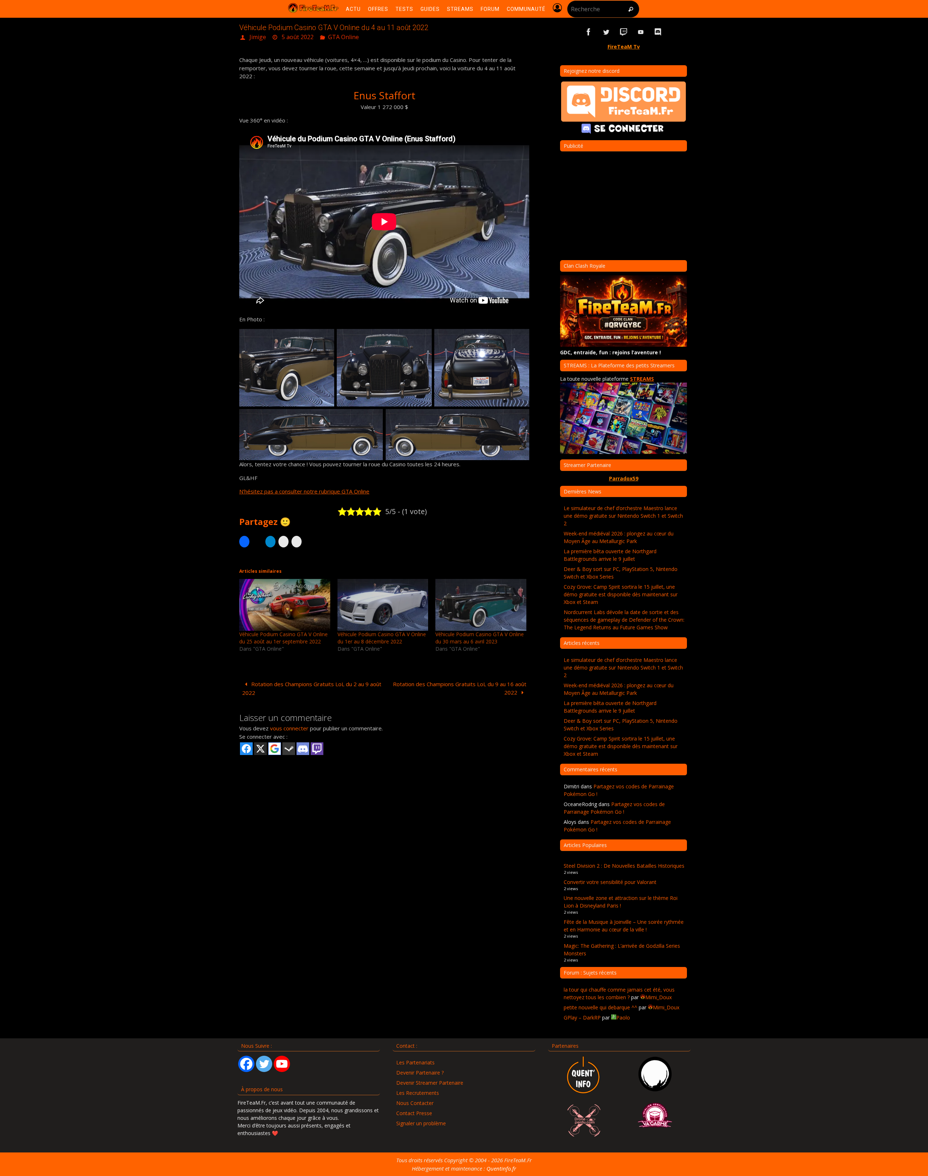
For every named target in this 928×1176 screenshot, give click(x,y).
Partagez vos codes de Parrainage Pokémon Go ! (614, 808)
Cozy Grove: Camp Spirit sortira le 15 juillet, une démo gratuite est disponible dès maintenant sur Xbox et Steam (621, 594)
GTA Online (343, 37)
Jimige (257, 37)
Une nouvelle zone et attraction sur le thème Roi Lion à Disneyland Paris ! (621, 901)
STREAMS (642, 378)
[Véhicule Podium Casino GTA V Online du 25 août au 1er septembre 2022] (284, 605)
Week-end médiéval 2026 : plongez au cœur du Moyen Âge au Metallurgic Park (619, 537)
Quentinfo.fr (501, 1168)
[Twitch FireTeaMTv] (623, 32)
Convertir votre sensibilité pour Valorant (610, 882)
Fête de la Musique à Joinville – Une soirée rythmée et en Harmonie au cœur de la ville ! (624, 925)
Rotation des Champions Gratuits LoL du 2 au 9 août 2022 (311, 688)
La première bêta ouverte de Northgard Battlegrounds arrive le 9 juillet (610, 555)
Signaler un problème (421, 1123)
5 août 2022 (298, 37)
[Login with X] (260, 748)
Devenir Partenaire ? (420, 1072)
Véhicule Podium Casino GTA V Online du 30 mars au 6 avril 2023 (479, 638)
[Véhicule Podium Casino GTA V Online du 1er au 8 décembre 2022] (382, 605)
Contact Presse (414, 1113)
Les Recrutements (417, 1092)
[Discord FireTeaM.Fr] (658, 32)
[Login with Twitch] (317, 748)
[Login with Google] (274, 748)
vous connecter (289, 728)
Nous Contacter (415, 1103)
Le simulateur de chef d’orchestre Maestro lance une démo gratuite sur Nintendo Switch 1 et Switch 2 (623, 516)
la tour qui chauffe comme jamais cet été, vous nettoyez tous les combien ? (619, 993)
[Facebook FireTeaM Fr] (589, 32)
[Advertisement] (384, 812)
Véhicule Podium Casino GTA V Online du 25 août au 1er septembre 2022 (283, 638)
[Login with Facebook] (246, 748)
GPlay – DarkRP (582, 1017)
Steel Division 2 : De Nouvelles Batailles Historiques (624, 865)
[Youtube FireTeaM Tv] (641, 32)
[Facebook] (246, 1064)
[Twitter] (264, 1064)
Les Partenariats (415, 1062)
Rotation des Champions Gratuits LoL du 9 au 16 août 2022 (459, 688)
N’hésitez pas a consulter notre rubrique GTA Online (304, 491)
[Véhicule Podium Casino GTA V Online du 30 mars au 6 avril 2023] (480, 605)
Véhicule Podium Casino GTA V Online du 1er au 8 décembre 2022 (381, 638)
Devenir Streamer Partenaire (429, 1082)
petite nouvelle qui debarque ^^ (600, 1007)
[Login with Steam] (288, 748)
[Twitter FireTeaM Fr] (606, 32)
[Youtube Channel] (282, 1064)
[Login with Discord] (303, 748)
